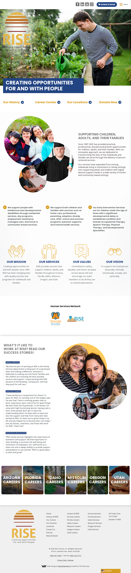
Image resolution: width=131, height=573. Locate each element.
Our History (11, 102)
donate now (108, 102)
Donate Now (108, 4)
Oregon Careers (73, 529)
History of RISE (52, 517)
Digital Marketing (64, 566)
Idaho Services (93, 520)
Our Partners (51, 523)
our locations (77, 102)
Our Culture (51, 520)
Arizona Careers (73, 517)
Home (48, 513)
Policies (49, 532)
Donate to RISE (115, 519)
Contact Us (50, 529)
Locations (50, 526)
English (108, 571)
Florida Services (94, 517)
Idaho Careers (72, 523)
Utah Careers (72, 532)
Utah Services (93, 529)
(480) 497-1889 (55, 556)
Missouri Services (95, 523)
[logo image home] (16, 31)
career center (45, 102)
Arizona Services (94, 513)
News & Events (52, 536)
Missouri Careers (74, 526)
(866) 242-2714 (75, 556)
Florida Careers (73, 520)
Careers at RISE (73, 513)
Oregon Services (94, 526)
